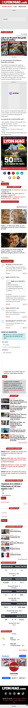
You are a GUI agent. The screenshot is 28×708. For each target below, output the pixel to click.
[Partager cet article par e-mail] (14, 177)
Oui (3, 491)
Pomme (13, 129)
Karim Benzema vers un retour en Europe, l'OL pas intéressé (18, 430)
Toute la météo (22, 650)
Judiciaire (12, 420)
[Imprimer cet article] (9, 177)
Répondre (8, 273)
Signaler (25, 273)
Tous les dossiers (22, 559)
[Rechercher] (25, 2)
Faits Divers (12, 434)
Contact (11, 700)
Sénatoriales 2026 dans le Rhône (16, 543)
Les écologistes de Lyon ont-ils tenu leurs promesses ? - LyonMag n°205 (13, 197)
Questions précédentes (5, 502)
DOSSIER (11, 529)
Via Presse (4, 114)
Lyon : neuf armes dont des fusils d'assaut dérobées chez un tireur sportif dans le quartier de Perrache (18, 438)
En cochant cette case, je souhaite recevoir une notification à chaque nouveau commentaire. (14, 372)
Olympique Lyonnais (15, 549)
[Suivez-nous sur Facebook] (14, 667)
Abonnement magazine (7, 6)
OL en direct (12, 405)
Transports (12, 413)
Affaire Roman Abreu (15, 531)
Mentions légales (17, 698)
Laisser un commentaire (7, 261)
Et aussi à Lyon (7, 32)
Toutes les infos (22, 442)
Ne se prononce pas (6, 495)
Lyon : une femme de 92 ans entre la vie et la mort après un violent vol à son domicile (13, 472)
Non (3, 493)
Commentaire (5, 350)
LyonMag (5, 184)
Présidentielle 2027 (15, 537)
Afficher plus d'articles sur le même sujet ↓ (10, 201)
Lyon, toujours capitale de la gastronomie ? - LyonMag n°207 (12, 194)
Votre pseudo (5, 342)
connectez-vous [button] (17, 347)
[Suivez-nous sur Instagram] (14, 694)
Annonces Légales (22, 6)
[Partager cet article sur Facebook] (4, 173)
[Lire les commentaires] (18, 177)
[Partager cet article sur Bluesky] (21, 173)
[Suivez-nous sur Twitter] (10, 694)
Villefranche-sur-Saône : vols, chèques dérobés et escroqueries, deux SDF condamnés (17, 424)
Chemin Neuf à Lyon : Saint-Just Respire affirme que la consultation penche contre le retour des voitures (18, 416)
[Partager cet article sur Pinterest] (13, 173)
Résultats (25, 504)
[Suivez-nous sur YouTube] (18, 694)
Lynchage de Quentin (15, 554)
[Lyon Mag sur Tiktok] (23, 694)
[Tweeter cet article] (9, 173)
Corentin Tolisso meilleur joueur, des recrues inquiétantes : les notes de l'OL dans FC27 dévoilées (18, 409)
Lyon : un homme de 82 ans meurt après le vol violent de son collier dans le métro (18, 401)
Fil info (15, 6)
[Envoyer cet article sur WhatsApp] (17, 173)
